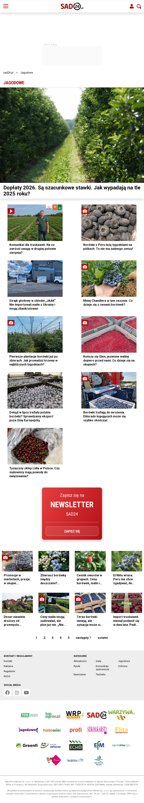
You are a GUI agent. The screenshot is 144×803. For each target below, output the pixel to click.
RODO (7, 676)
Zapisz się (72, 531)
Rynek (77, 666)
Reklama (8, 666)
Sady (98, 661)
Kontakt (8, 661)
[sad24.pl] (72, 6)
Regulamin (9, 671)
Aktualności (80, 661)
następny (82, 638)
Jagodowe (124, 661)
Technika (100, 674)
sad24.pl (8, 72)
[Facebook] (7, 692)
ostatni (103, 638)
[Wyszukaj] (139, 6)
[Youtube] (26, 692)
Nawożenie (80, 674)
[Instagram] (17, 692)
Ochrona (122, 666)
